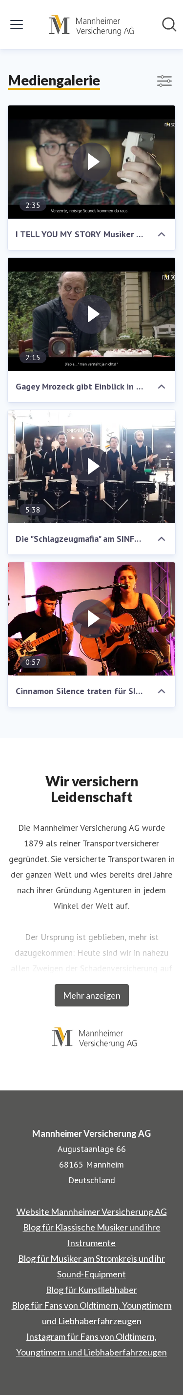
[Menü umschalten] (16, 24)
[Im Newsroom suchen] (169, 24)
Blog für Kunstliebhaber (91, 1289)
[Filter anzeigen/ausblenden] (164, 81)
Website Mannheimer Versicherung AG (92, 1211)
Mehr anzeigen (92, 995)
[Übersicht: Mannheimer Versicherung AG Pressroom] (88, 24)
